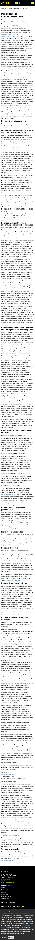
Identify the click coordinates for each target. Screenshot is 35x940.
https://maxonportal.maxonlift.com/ (11, 36)
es (13, 3)
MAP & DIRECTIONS (7, 883)
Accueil (3, 8)
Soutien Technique (6, 890)
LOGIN (19, 3)
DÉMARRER (21, 906)
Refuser (10, 937)
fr (16, 3)
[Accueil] (4, 3)
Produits (3, 887)
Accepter (4, 937)
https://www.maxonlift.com (8, 34)
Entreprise (3, 892)
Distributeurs (4, 894)
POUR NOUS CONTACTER (8, 896)
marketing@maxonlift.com (8, 114)
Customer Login (5, 898)
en (11, 3)
